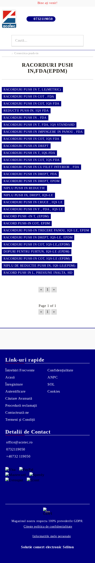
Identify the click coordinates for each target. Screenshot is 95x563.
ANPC (53, 377)
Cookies (54, 391)
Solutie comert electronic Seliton (47, 547)
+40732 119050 (18, 456)
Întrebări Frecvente (20, 370)
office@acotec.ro (19, 442)
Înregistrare (14, 384)
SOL (51, 384)
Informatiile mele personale (51, 536)
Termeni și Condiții (20, 419)
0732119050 (43, 19)
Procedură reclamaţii (21, 405)
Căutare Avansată (18, 398)
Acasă (10, 377)
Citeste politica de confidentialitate (48, 526)
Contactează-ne (17, 412)
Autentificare (15, 391)
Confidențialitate (60, 370)
